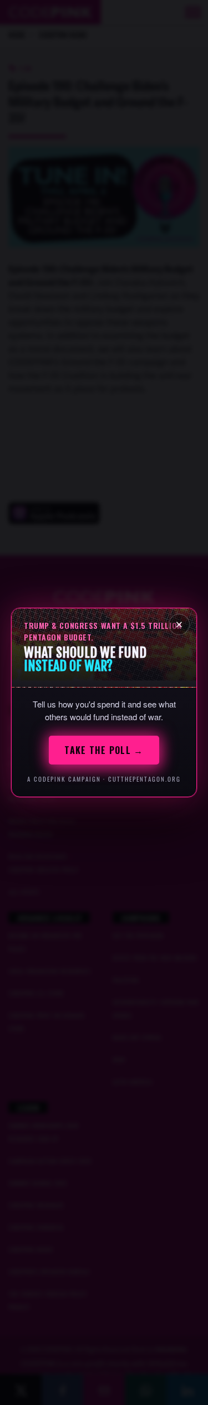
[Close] (179, 624)
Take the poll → (103, 750)
